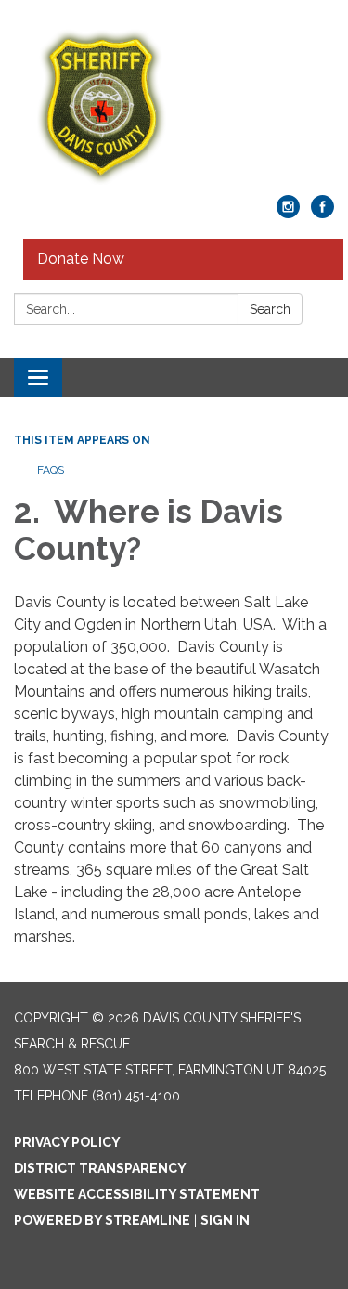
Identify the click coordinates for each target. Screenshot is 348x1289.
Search (270, 309)
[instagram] (288, 213)
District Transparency (100, 1168)
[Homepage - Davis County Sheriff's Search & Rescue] (174, 107)
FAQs (50, 469)
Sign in (225, 1220)
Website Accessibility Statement (137, 1194)
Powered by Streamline (102, 1220)
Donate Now (80, 258)
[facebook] (322, 213)
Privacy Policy (67, 1142)
